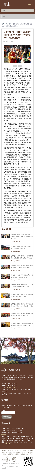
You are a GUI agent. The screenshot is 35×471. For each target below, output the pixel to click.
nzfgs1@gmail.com (10, 387)
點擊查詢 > (8, 444)
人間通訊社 (10, 454)
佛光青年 (26, 452)
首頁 (2, 24)
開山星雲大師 (5, 450)
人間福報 (17, 454)
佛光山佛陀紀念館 (25, 450)
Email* (3, 410)
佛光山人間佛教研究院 (17, 452)
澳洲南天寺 (29, 454)
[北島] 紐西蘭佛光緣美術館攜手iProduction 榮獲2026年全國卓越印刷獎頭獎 (22, 237)
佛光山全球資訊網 (14, 450)
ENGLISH (30, 4)
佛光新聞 (8, 24)
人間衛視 (23, 454)
